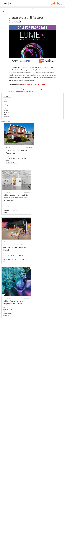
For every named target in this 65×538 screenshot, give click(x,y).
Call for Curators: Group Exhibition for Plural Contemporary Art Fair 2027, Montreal (16, 197)
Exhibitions (8, 147)
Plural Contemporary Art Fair (10, 210)
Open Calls (27, 80)
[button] (6, 3)
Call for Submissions (8, 106)
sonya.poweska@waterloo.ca (24, 91)
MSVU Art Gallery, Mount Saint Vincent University (15, 260)
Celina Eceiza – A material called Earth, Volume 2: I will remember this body (15, 247)
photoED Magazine (7, 313)
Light (4, 114)
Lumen (51, 67)
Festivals (5, 110)
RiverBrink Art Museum (11, 163)
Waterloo (5, 101)
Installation (6, 116)
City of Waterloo (7, 97)
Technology (6, 112)
